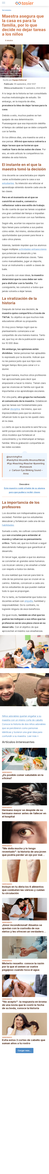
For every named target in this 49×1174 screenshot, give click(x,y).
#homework (26, 467)
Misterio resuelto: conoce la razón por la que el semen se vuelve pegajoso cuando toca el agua (23, 966)
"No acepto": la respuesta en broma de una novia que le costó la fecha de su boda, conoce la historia (24, 1005)
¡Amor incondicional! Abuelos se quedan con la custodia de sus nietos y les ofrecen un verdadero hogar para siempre (23, 928)
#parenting (38, 463)
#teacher (28, 463)
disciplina (15, 409)
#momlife (24, 460)
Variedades (6, 10)
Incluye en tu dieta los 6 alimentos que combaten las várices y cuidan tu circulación (23, 890)
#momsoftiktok (37, 460)
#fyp (9, 463)
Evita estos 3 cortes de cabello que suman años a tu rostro (23, 1042)
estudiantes (8, 183)
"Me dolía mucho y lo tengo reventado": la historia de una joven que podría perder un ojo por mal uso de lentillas (24, 852)
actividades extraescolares (32, 249)
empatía (28, 601)
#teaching (18, 463)
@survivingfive (14, 456)
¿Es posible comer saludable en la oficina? (22, 777)
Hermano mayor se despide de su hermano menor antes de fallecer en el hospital (24, 813)
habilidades (8, 525)
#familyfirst (12, 460)
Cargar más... (24, 1050)
